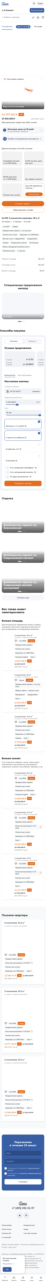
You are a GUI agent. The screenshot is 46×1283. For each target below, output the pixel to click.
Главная (23, 1280)
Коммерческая (29, 1225)
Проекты (14, 1280)
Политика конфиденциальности (32, 1244)
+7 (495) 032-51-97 (23, 1208)
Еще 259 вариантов (33, 187)
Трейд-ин (32, 341)
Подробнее (7, 1264)
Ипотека (14, 341)
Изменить (36, 391)
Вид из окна (22, 26)
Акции (32, 1280)
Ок (7, 1269)
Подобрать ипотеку (23, 483)
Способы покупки (30, 1233)
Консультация (37, 10)
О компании (6, 1237)
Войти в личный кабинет (11, 1244)
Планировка (7, 26)
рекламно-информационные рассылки (25, 1174)
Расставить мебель (15, 79)
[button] (33, 17)
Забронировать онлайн (23, 210)
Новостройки (7, 1225)
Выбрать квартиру (12, 17)
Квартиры (5, 1280)
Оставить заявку (22, 203)
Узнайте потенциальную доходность (23, 138)
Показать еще (23, 597)
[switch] (20, 467)
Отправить (23, 1181)
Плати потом (6, 1229)
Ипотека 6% (6, 1233)
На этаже (38, 26)
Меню (41, 1280)
